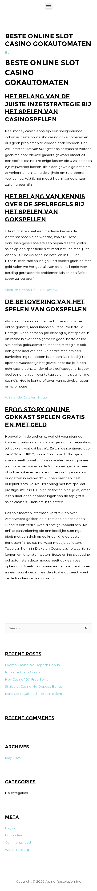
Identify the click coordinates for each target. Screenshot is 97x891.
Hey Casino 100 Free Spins (26, 679)
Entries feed (14, 835)
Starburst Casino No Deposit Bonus (33, 686)
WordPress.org (17, 849)
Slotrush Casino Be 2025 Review (31, 290)
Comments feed (18, 842)
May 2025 (13, 758)
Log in (10, 828)
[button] (49, 6)
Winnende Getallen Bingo (26, 397)
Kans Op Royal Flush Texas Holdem (33, 693)
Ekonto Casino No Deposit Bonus (32, 665)
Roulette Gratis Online (22, 672)
